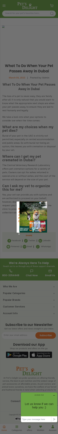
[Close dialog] (40, 203)
